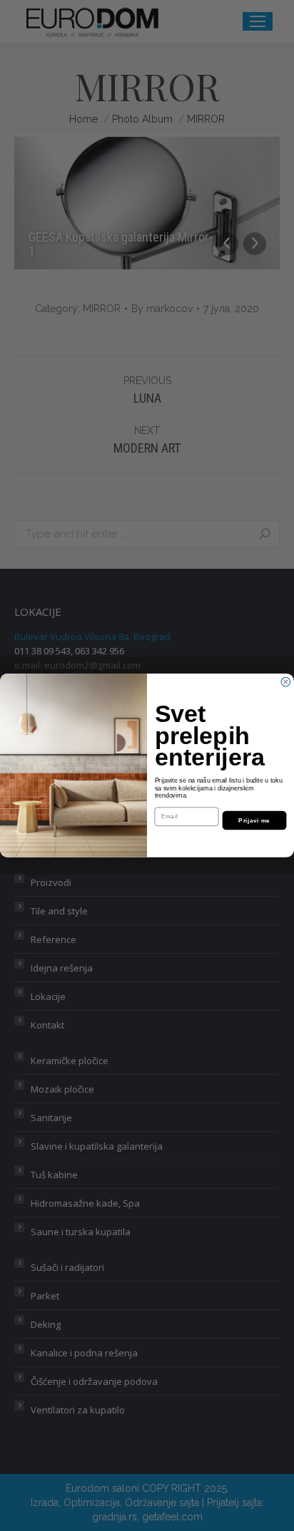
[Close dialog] (285, 682)
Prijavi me (254, 821)
